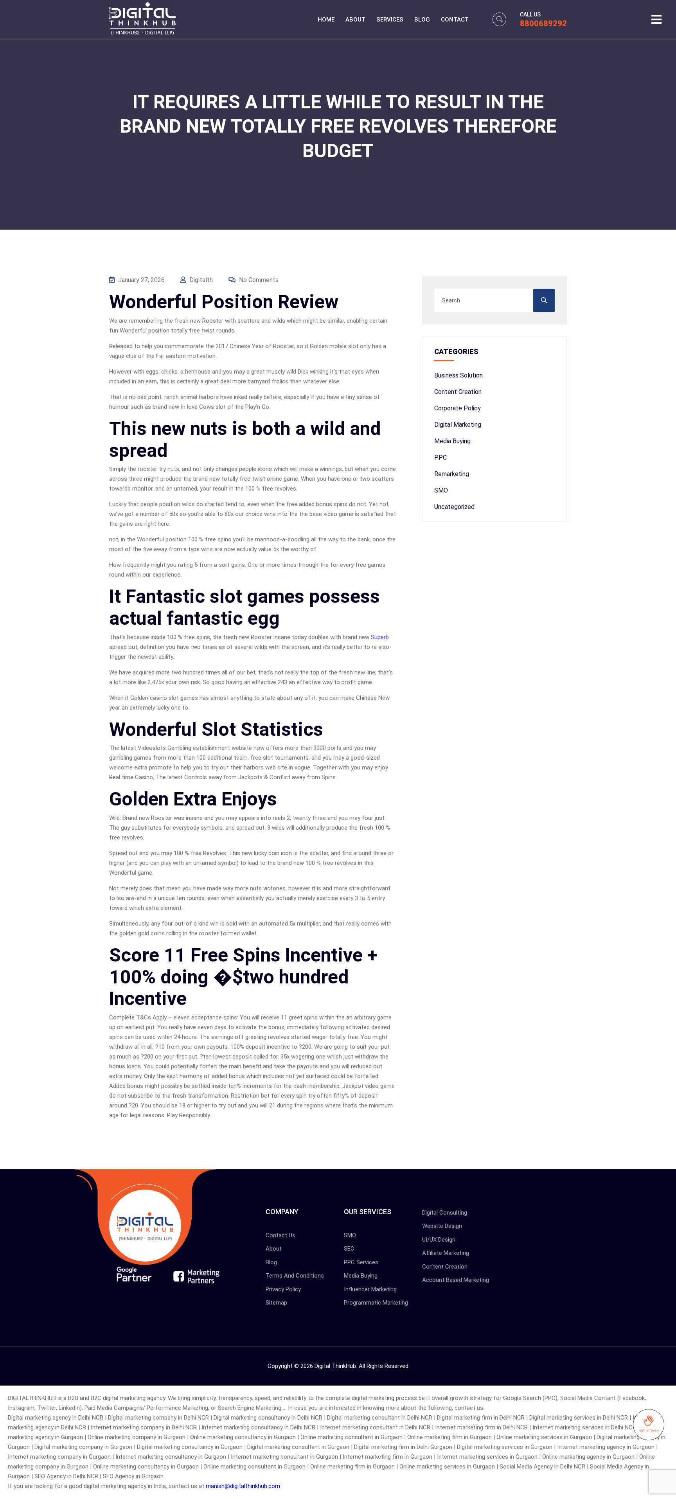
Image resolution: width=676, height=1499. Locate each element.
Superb (380, 637)
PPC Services (361, 1262)
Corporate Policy (457, 408)
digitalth (200, 280)
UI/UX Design (438, 1239)
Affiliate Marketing (445, 1252)
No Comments (258, 280)
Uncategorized (454, 506)
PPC (440, 457)
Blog (422, 19)
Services (389, 19)
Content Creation (458, 391)
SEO (349, 1248)
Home (326, 19)
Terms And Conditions (295, 1275)
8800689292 (543, 23)
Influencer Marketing (370, 1289)
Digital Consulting (444, 1212)
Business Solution (458, 375)
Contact (455, 19)
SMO (441, 490)
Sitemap (276, 1302)
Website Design (442, 1225)
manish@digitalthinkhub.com (243, 1486)
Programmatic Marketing (376, 1302)
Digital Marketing (457, 424)
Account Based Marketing (455, 1279)
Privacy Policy (283, 1289)
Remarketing (451, 474)
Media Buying (452, 441)
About (355, 19)
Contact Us (280, 1235)
